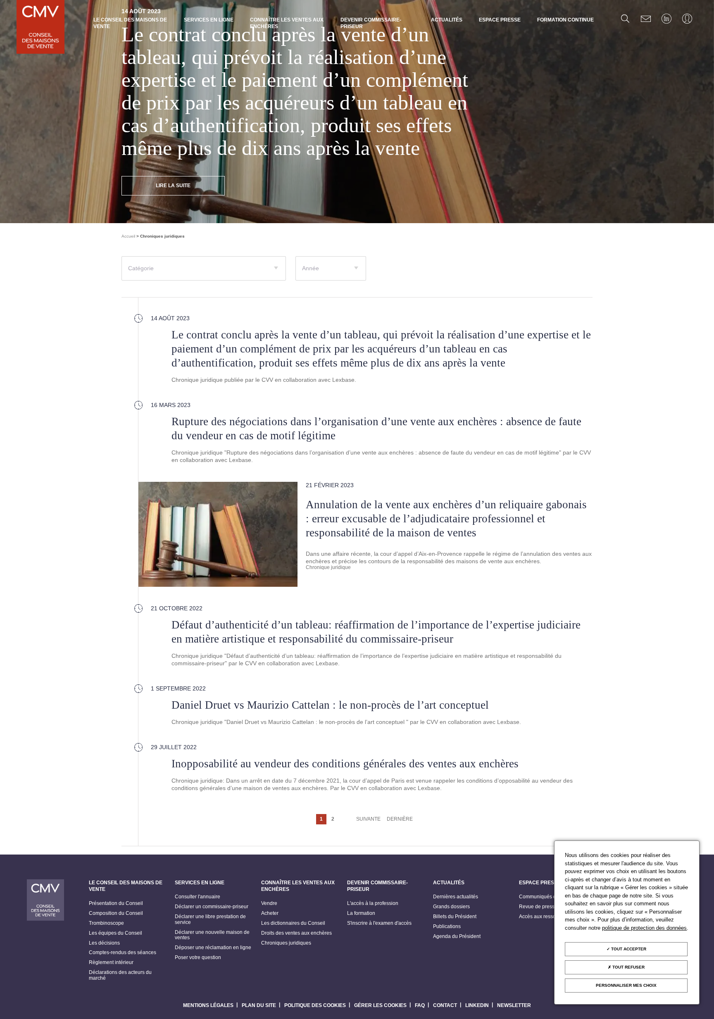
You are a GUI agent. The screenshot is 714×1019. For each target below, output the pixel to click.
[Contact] (646, 18)
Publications (447, 926)
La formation (361, 913)
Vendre (269, 903)
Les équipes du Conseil (115, 933)
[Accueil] (40, 27)
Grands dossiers (451, 906)
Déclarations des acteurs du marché (120, 975)
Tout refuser (628, 967)
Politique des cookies (315, 1005)
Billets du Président (454, 916)
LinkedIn (477, 1005)
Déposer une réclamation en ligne (213, 947)
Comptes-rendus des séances (122, 952)
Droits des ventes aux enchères (296, 933)
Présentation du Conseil (116, 903)
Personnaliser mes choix (626, 985)
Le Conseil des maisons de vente (130, 23)
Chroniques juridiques (286, 943)
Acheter (269, 913)
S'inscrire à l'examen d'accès (379, 923)
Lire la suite (173, 185)
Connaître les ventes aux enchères (287, 23)
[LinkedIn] (666, 18)
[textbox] (203, 272)
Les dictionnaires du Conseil (293, 923)
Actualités (446, 20)
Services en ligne (208, 20)
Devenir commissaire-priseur (370, 23)
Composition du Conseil (116, 913)
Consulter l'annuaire (197, 897)
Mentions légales (208, 1005)
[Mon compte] (687, 18)
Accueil (128, 236)
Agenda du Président (457, 936)
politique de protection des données (644, 928)
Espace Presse (500, 20)
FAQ (420, 1005)
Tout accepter (628, 949)
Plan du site (259, 1005)
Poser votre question (198, 957)
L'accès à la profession (372, 903)
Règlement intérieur (111, 962)
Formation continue (565, 20)
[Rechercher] (625, 18)
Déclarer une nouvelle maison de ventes (212, 935)
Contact (445, 1005)
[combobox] (203, 268)
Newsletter (514, 1005)
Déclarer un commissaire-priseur (211, 906)
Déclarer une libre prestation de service (210, 919)
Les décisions (104, 943)
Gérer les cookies (380, 1005)
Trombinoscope (106, 923)
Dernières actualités (455, 897)
